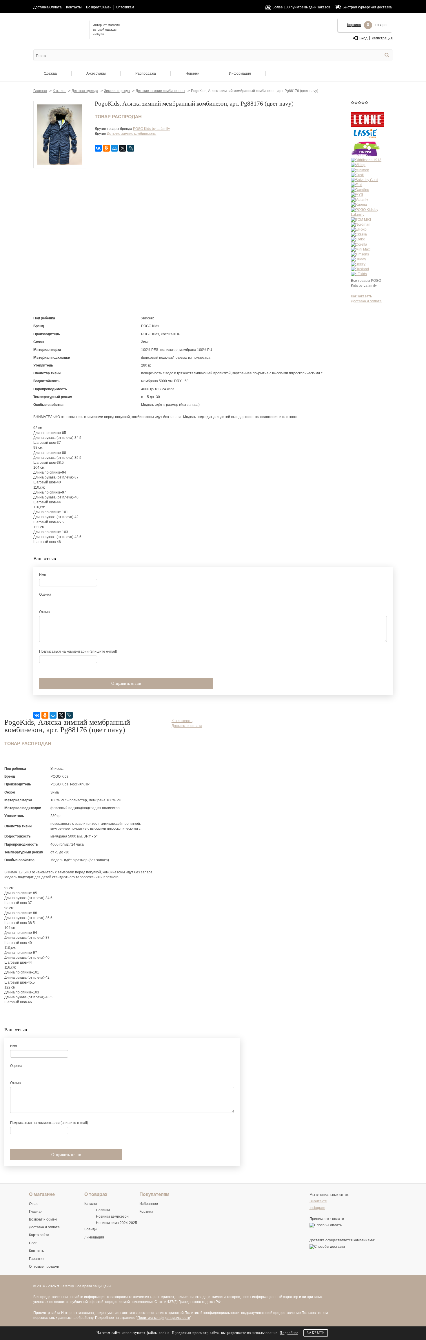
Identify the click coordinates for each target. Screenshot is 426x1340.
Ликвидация (94, 1237)
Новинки (192, 73)
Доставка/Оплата (47, 7)
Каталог (90, 1204)
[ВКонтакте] (98, 148)
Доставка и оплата (366, 301)
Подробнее (289, 1333)
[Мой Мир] (114, 148)
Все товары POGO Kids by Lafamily (366, 283)
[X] (122, 148)
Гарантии (37, 1259)
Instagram (317, 1208)
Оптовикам (125, 7)
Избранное (148, 1204)
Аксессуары (96, 73)
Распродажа (145, 73)
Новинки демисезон (112, 1216)
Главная (36, 1212)
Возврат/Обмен (99, 7)
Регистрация (382, 38)
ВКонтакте (318, 1201)
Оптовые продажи (44, 1266)
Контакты (74, 7)
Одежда (50, 73)
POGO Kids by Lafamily (151, 129)
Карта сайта (39, 1235)
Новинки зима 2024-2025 (116, 1223)
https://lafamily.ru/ (59, 29)
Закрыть (316, 1333)
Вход (363, 38)
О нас (33, 1204)
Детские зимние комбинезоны (131, 134)
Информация (240, 73)
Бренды (90, 1229)
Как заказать (361, 296)
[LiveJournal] (130, 148)
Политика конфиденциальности (163, 1318)
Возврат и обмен (43, 1219)
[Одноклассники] (106, 148)
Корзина (354, 25)
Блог (33, 1243)
